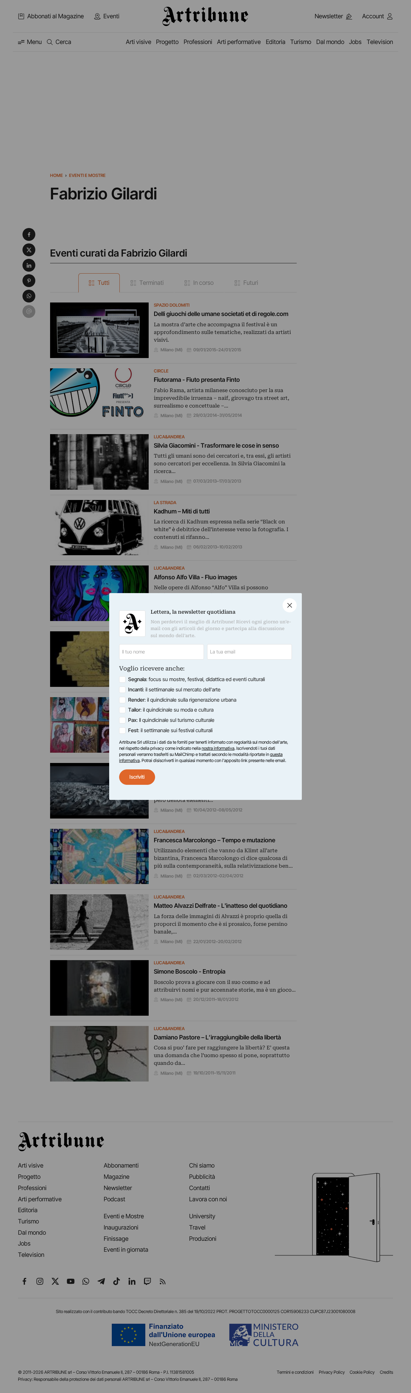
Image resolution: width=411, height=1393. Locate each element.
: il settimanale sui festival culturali (170, 730)
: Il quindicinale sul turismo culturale (171, 720)
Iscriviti (136, 777)
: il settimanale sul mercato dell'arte (174, 690)
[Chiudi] (290, 605)
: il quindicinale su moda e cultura (171, 710)
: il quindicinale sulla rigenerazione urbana (182, 700)
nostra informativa (218, 748)
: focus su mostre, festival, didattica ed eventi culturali (196, 679)
